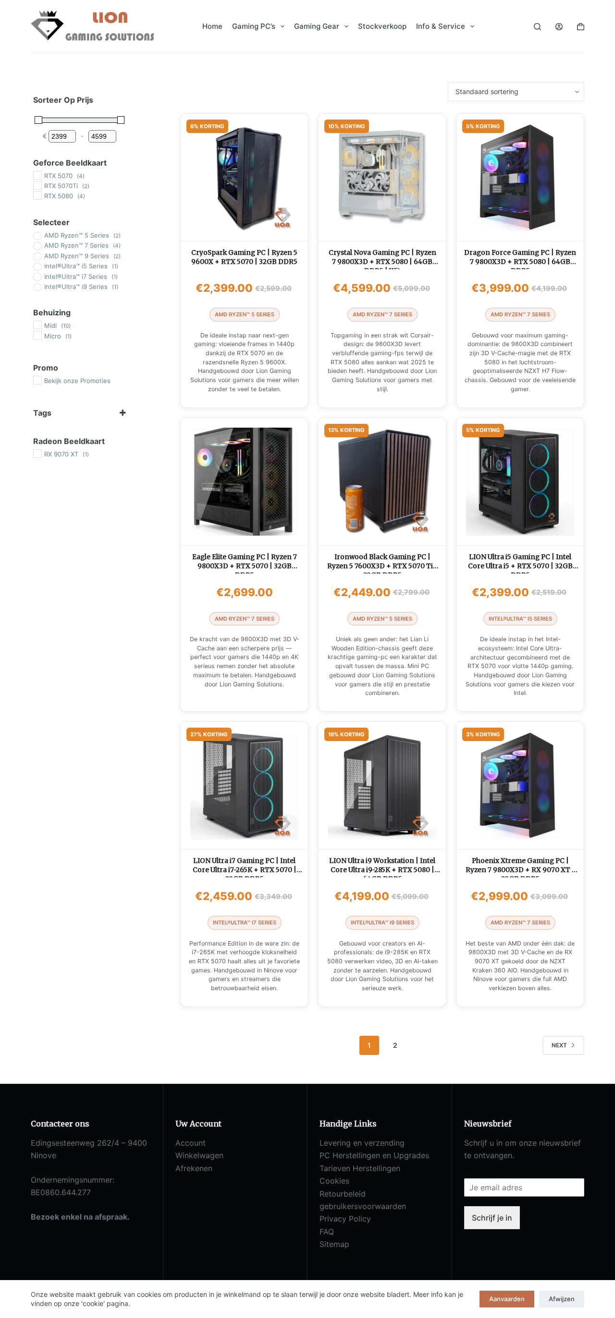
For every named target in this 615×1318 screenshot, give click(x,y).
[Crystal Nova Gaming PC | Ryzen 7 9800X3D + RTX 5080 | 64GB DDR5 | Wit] (382, 177)
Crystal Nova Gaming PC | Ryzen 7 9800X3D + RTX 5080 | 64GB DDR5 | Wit (382, 262)
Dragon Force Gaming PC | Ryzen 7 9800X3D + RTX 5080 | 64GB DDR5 (520, 262)
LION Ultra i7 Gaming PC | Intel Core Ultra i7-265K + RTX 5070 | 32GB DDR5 (244, 870)
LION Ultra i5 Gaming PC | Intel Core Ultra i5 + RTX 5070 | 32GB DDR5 (520, 566)
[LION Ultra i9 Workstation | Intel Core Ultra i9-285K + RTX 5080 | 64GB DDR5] (382, 785)
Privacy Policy (345, 1218)
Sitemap (334, 1244)
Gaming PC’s (253, 26)
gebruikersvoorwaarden (363, 1206)
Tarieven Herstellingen (360, 1168)
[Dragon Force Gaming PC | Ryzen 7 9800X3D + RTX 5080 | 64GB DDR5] (520, 177)
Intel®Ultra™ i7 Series (244, 922)
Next (559, 1045)
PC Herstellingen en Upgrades (374, 1155)
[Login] (559, 26)
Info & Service (440, 26)
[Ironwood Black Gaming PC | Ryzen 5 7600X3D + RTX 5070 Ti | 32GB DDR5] (382, 482)
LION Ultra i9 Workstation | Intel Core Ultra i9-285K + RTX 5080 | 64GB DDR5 (382, 870)
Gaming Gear (316, 26)
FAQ (327, 1231)
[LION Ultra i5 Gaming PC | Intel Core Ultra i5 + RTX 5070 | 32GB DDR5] (520, 482)
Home (212, 26)
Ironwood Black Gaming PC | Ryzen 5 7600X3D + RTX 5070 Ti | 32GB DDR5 (382, 566)
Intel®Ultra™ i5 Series (520, 618)
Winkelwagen (199, 1155)
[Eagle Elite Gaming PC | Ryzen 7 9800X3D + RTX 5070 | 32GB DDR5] (244, 482)
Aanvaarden (507, 1299)
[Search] (537, 26)
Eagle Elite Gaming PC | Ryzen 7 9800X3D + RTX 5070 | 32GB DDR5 (244, 566)
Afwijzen (562, 1299)
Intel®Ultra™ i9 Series (382, 922)
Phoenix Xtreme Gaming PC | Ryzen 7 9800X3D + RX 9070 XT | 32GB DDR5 (520, 870)
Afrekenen (193, 1168)
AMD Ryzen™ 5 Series (244, 314)
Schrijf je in (492, 1217)
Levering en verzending (362, 1143)
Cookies (334, 1181)
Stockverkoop (382, 26)
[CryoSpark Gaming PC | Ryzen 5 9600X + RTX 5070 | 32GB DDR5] (244, 177)
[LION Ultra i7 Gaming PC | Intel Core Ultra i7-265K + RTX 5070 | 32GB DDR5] (244, 785)
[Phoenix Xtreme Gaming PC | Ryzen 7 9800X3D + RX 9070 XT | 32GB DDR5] (520, 785)
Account (190, 1143)
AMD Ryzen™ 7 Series (382, 314)
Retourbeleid (343, 1193)
